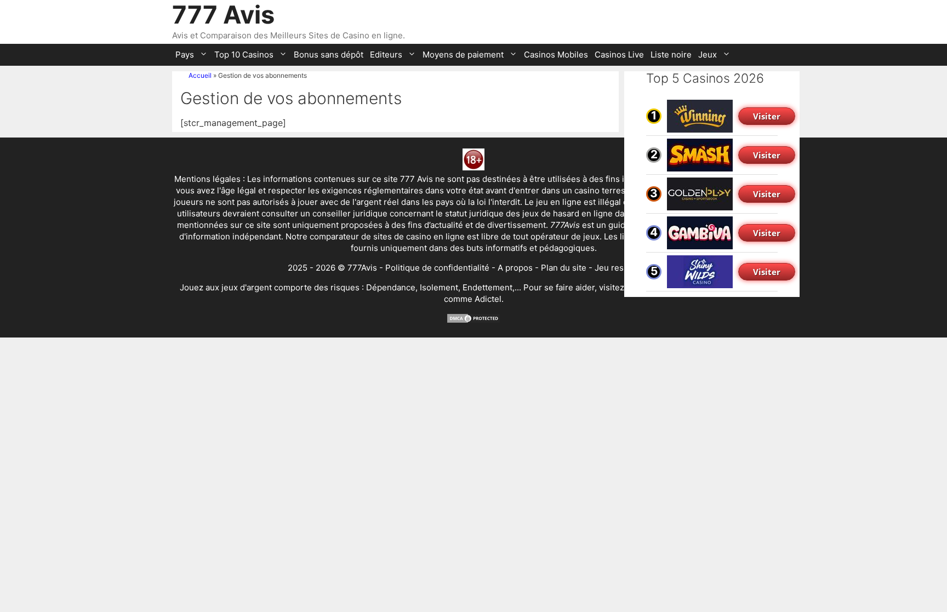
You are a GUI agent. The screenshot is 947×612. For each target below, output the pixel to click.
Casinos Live (619, 54)
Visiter (766, 116)
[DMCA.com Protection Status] (473, 321)
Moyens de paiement (463, 54)
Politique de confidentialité (437, 267)
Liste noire (671, 54)
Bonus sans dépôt (328, 54)
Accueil (200, 75)
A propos (515, 267)
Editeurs (386, 54)
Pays (184, 54)
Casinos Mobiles (556, 54)
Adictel (488, 299)
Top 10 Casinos (243, 54)
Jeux (707, 54)
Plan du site (563, 267)
